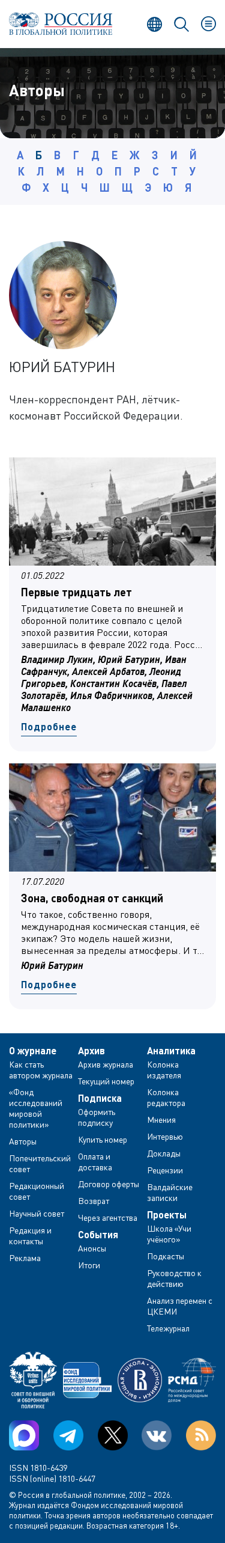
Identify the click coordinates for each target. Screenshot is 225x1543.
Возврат (93, 1201)
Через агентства (107, 1217)
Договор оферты (108, 1184)
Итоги (89, 1265)
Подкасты (165, 1256)
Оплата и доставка (95, 1161)
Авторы (23, 1141)
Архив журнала (105, 1064)
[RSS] (201, 1435)
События (98, 1234)
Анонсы (92, 1248)
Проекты (167, 1214)
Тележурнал (168, 1328)
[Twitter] (113, 1435)
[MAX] (24, 1435)
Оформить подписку (96, 1117)
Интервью (165, 1136)
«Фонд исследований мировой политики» (35, 1108)
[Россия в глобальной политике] (61, 24)
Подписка (100, 1098)
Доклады (164, 1153)
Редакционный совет (36, 1191)
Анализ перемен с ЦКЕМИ (179, 1305)
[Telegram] (68, 1435)
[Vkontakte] (157, 1435)
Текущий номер (106, 1081)
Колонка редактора (166, 1097)
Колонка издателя (164, 1069)
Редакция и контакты (30, 1235)
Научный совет (36, 1213)
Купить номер (102, 1139)
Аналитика (171, 1050)
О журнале (32, 1050)
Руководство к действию (174, 1278)
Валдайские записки (170, 1192)
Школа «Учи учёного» (169, 1233)
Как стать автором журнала (41, 1069)
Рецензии (165, 1170)
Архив (91, 1050)
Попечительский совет (40, 1163)
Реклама (25, 1258)
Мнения (161, 1119)
